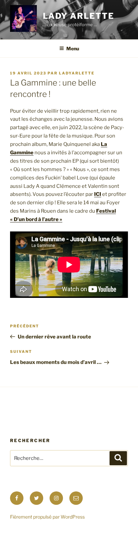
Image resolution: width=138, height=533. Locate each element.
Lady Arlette (78, 16)
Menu (72, 48)
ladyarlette (76, 73)
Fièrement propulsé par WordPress (47, 517)
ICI (97, 194)
